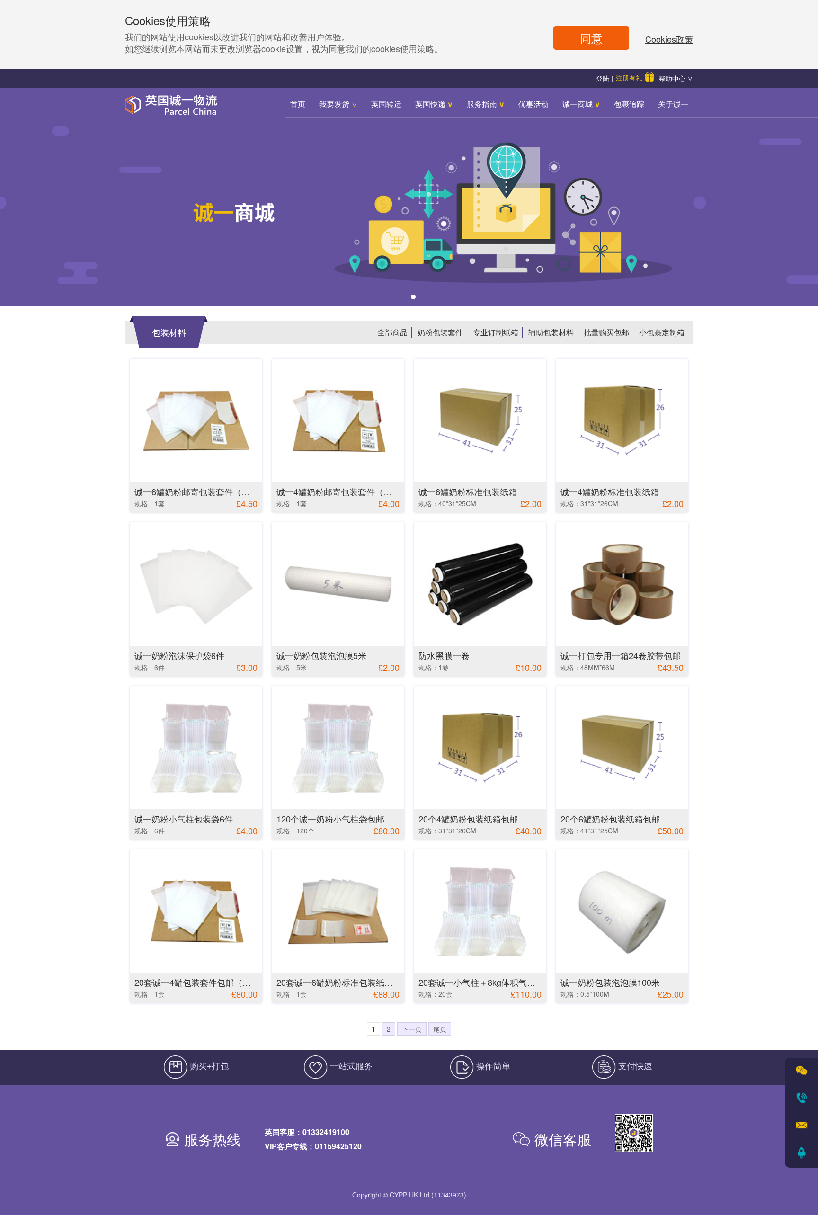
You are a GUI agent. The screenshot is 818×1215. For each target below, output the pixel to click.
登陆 (602, 78)
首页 (297, 103)
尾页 (439, 1029)
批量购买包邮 (606, 332)
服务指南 (486, 103)
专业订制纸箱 (495, 332)
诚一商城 (581, 103)
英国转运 (386, 103)
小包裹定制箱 (662, 332)
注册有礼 (629, 77)
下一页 (412, 1029)
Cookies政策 (669, 39)
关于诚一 (673, 103)
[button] (404, 297)
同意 (591, 37)
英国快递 (434, 103)
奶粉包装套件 (440, 332)
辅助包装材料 (551, 332)
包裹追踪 (629, 103)
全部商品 (392, 332)
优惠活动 (533, 103)
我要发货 (338, 103)
